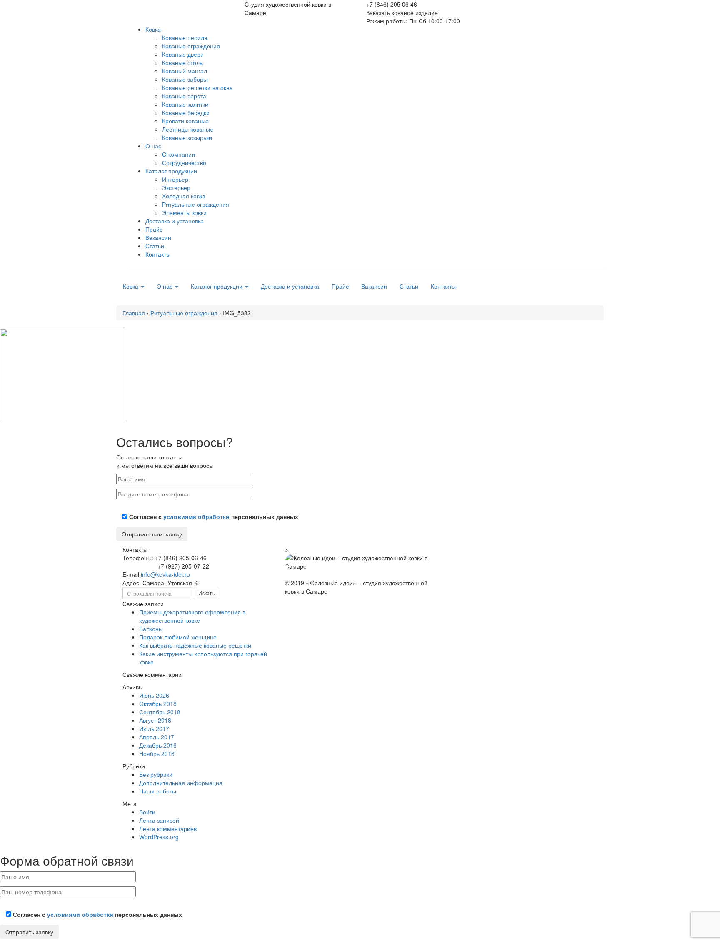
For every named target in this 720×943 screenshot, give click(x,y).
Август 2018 (155, 720)
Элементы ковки (184, 212)
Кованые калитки (185, 104)
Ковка (153, 29)
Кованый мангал (184, 71)
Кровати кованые (185, 121)
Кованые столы (183, 62)
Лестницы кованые (187, 129)
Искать (206, 592)
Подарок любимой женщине (178, 637)
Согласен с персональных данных (213, 516)
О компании (178, 154)
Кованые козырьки (187, 137)
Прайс (153, 229)
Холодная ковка (183, 196)
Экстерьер (176, 187)
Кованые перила (185, 37)
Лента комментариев (168, 828)
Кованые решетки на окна (197, 87)
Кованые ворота (184, 96)
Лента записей (159, 820)
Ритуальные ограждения (195, 204)
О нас (153, 146)
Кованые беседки (186, 112)
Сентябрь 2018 (159, 712)
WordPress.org (159, 837)
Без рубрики (155, 774)
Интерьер (175, 179)
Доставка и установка (174, 221)
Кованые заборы (185, 79)
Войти (147, 812)
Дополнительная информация (180, 782)
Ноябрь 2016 (157, 753)
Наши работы (157, 791)
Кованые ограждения (191, 46)
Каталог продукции (171, 171)
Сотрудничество (184, 162)
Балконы (151, 628)
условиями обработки (196, 516)
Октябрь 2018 (158, 703)
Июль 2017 (154, 728)
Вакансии (158, 237)
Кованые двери (183, 54)
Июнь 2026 (154, 695)
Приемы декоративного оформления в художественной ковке (192, 616)
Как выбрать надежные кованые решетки (195, 645)
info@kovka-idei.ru (165, 574)
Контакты (157, 254)
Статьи (154, 246)
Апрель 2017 (156, 737)
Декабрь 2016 (158, 745)
